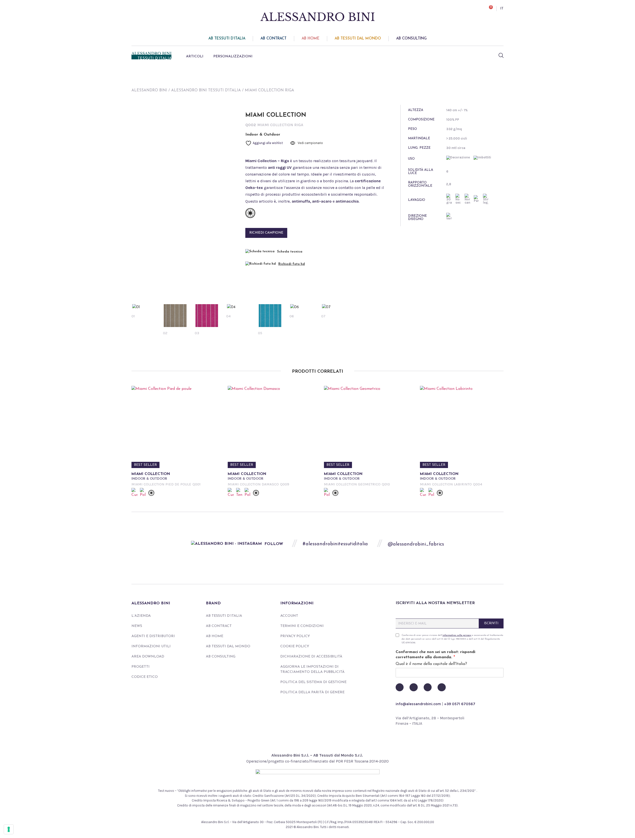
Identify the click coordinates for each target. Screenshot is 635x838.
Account (289, 616)
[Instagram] (428, 687)
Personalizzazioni (233, 56)
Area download (147, 656)
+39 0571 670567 (459, 704)
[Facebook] (400, 687)
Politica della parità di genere (312, 692)
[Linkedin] (441, 687)
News (136, 626)
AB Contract (273, 38)
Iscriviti (491, 623)
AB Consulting (411, 38)
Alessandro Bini (149, 90)
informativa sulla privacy (457, 635)
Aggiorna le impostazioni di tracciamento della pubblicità (312, 669)
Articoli (194, 56)
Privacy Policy (295, 636)
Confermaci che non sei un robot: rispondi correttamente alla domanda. (435, 654)
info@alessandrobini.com (418, 704)
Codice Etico (144, 677)
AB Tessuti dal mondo (358, 38)
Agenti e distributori (153, 636)
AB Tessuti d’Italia (226, 38)
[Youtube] (413, 687)
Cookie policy (294, 646)
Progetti (140, 667)
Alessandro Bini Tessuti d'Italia (206, 90)
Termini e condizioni (302, 626)
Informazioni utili (151, 646)
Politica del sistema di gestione (313, 682)
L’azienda (141, 616)
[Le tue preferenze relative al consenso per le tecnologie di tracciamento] (8, 829)
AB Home (310, 38)
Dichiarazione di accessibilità (311, 656)
